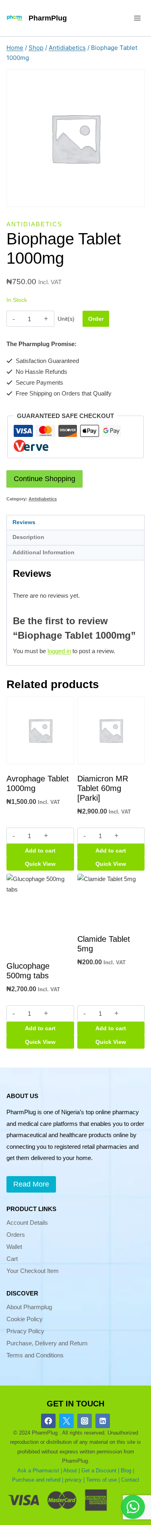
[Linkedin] (102, 1421)
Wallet (14, 1246)
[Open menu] (137, 18)
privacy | (75, 1480)
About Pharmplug (29, 1307)
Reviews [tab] (23, 522)
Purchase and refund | (37, 1480)
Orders (15, 1234)
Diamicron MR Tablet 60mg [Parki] (102, 788)
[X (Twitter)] (66, 1421)
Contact (130, 1480)
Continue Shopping (44, 479)
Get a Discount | (100, 1471)
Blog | (127, 1471)
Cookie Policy (24, 1319)
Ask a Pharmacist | (39, 1471)
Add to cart (40, 850)
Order (95, 319)
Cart (12, 1258)
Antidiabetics (34, 224)
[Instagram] (84, 1421)
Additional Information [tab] (43, 552)
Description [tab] (28, 537)
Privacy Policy (25, 1331)
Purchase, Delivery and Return (46, 1343)
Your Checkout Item (32, 1270)
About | (71, 1471)
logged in (59, 651)
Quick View (40, 864)
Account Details (27, 1222)
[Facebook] (48, 1421)
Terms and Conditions (35, 1355)
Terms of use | (103, 1480)
